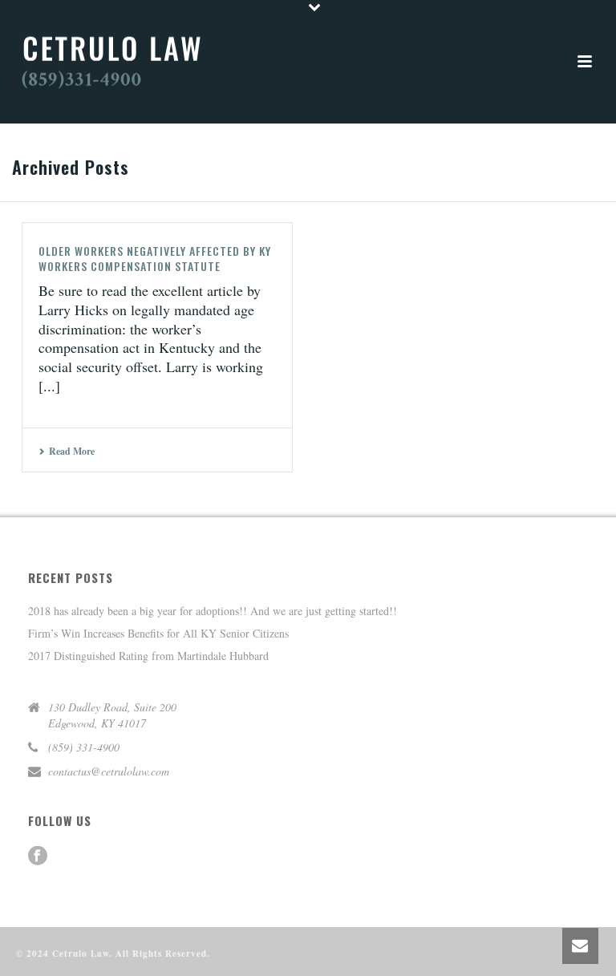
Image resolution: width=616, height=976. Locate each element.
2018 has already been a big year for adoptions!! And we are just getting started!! (212, 611)
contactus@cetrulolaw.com (108, 771)
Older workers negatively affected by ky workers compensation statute (154, 258)
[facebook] (37, 856)
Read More (72, 451)
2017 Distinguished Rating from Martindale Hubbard (148, 656)
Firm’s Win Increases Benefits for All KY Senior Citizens (158, 633)
